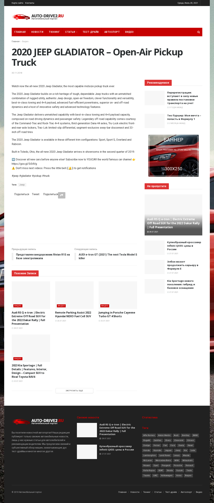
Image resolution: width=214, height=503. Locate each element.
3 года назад (176, 107)
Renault (189, 465)
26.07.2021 (61, 321)
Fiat (165, 445)
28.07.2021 (18, 328)
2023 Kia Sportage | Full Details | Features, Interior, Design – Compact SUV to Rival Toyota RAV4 (29, 371)
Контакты (29, 3)
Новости (37, 32)
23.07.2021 (18, 381)
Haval (190, 445)
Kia (185, 450)
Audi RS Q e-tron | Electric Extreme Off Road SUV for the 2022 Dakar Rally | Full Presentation (28, 318)
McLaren (147, 460)
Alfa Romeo (149, 435)
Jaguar (168, 450)
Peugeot (166, 465)
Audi (176, 435)
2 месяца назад (177, 123)
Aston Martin (164, 435)
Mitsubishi (188, 460)
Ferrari (157, 445)
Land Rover (164, 455)
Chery (168, 440)
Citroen (190, 440)
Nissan (146, 465)
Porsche (178, 465)
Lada (193, 450)
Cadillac (158, 440)
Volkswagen (167, 475)
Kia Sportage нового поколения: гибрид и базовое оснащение (181, 284)
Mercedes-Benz (163, 460)
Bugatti (146, 440)
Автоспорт (112, 32)
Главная (20, 32)
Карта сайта (17, 3)
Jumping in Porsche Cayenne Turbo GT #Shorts (117, 314)
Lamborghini (149, 455)
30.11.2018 (17, 73)
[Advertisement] (74, 221)
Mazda (186, 455)
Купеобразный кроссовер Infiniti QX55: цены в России (184, 245)
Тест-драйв (91, 32)
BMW (195, 435)
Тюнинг (54, 32)
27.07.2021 (173, 254)
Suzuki (179, 470)
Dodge (146, 445)
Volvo (179, 475)
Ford (173, 445)
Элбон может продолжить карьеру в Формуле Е (182, 265)
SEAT (160, 470)
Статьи (70, 32)
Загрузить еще (74, 391)
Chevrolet (178, 440)
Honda (146, 450)
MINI (177, 460)
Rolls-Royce (149, 470)
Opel (156, 465)
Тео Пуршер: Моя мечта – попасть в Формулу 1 (184, 117)
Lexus (177, 455)
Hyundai (157, 450)
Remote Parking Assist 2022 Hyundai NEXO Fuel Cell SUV (73, 314)
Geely (181, 445)
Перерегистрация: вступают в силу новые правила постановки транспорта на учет (182, 98)
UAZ (155, 475)
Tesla (189, 470)
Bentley (185, 435)
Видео (129, 32)
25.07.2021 (105, 321)
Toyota (146, 475)
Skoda (170, 470)
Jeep (22, 185)
